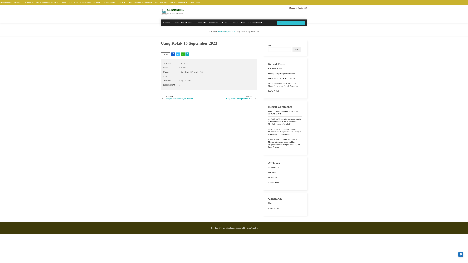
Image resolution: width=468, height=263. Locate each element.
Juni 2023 (272, 173)
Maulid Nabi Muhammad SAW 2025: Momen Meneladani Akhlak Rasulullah (284, 121)
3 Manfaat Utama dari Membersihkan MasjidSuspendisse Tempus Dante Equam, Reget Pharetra (284, 131)
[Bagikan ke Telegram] (187, 54)
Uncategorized (273, 208)
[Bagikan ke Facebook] (173, 54)
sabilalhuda (272, 111)
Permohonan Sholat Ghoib (251, 23)
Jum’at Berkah (273, 91)
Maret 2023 (272, 178)
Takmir (176, 23)
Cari (270, 45)
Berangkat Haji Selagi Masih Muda (281, 74)
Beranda (166, 23)
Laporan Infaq (230, 32)
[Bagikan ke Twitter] (178, 54)
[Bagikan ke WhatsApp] (183, 54)
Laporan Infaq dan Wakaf (207, 23)
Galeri (224, 23)
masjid (270, 129)
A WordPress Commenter (277, 119)
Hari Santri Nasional (275, 69)
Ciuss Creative (252, 228)
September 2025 (274, 167)
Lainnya (235, 23)
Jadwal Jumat (186, 23)
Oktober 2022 (273, 183)
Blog (270, 203)
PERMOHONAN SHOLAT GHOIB (281, 79)
